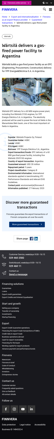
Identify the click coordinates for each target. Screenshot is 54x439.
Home (4, 17)
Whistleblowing (8, 369)
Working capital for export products (16, 346)
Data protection (9, 424)
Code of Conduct (8, 366)
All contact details (9, 394)
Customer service (8, 385)
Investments (7, 314)
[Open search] (44, 9)
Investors (5, 372)
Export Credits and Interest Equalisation (17, 297)
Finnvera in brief (8, 363)
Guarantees (6, 288)
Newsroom (6, 360)
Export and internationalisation (25, 17)
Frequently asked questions (12, 388)
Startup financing (9, 317)
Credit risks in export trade (12, 334)
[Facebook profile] (6, 409)
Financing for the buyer (11, 343)
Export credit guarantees (11, 294)
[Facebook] (32, 239)
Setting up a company (10, 308)
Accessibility (40, 424)
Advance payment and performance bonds (18, 349)
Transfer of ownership (10, 311)
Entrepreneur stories (10, 375)
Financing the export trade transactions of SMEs (21, 331)
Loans (4, 291)
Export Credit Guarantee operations (16, 328)
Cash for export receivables (12, 340)
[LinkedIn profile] (31, 409)
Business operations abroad (13, 337)
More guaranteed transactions (25, 224)
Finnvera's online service (17, 3)
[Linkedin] (36, 239)
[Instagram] (14, 409)
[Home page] (9, 9)
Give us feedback (8, 391)
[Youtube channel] (23, 409)
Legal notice (25, 424)
